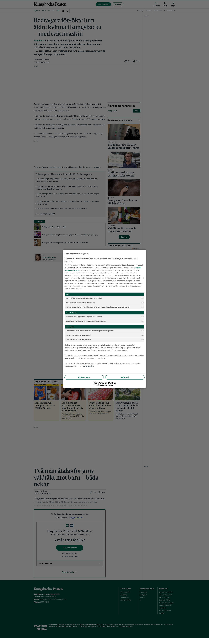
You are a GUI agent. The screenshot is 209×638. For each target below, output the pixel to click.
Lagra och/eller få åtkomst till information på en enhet (84, 298)
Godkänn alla (125, 377)
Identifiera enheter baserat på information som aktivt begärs (86, 321)
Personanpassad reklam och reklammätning (80, 302)
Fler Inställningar (84, 377)
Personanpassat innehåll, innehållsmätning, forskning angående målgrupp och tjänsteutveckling (97, 307)
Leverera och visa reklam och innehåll (78, 335)
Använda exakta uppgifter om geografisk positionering (84, 316)
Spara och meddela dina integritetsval (78, 339)
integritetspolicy (87, 366)
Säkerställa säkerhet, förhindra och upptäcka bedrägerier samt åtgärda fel (90, 331)
